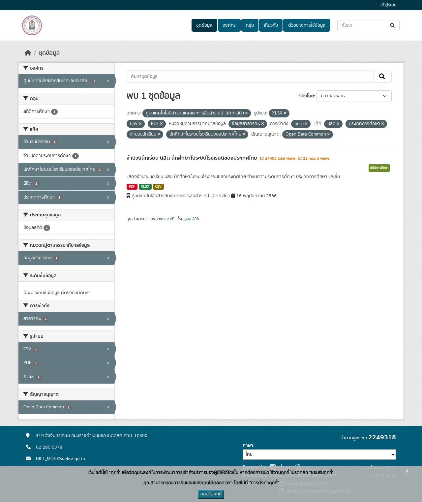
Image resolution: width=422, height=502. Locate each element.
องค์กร (229, 25)
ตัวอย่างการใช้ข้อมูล (306, 25)
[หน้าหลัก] (28, 53)
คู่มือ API (191, 219)
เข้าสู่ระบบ (388, 5)
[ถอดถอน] (246, 113)
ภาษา (248, 445)
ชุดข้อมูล (204, 25)
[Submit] (393, 25)
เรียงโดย (306, 96)
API (172, 219)
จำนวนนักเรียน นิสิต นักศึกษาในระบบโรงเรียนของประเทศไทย (192, 158)
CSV (158, 186)
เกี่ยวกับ (271, 25)
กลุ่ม (250, 25)
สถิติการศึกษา (379, 168)
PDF (132, 186)
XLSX (145, 186)
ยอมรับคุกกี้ (211, 494)
